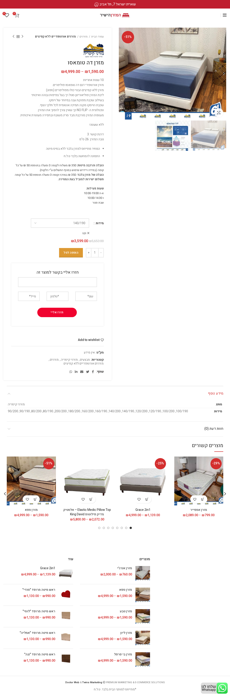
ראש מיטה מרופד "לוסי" (39, 611)
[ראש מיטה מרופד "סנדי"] (66, 595)
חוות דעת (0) (213, 428)
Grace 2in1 (142, 509)
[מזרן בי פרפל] (142, 659)
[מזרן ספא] (142, 595)
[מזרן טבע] (142, 616)
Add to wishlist (89, 340)
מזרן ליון (126, 633)
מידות (99, 223)
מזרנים (84, 36)
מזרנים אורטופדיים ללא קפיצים (55, 36)
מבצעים (85, 360)
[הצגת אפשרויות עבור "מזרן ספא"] (35, 499)
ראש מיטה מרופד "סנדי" (38, 590)
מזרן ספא (31, 509)
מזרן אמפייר (198, 509)
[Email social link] (82, 372)
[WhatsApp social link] (70, 372)
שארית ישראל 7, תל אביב (118, 4)
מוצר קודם (22, 36)
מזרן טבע (126, 611)
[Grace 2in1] (66, 573)
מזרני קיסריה (69, 360)
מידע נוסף (215, 393)
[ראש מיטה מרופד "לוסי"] (66, 616)
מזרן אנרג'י (124, 568)
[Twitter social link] (88, 372)
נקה (84, 233)
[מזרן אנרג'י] (142, 573)
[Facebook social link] (93, 372)
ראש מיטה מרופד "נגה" (39, 654)
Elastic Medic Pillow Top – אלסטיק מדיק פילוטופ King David (87, 512)
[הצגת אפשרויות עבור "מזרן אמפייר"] (203, 499)
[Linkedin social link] (76, 372)
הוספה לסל (71, 252)
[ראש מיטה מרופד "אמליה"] (66, 638)
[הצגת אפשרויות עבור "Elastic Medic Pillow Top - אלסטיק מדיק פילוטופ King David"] (91, 499)
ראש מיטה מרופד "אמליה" (37, 633)
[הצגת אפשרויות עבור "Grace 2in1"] (147, 499)
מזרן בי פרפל (123, 654)
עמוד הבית (97, 36)
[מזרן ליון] (142, 638)
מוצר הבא (13, 36)
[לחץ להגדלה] (218, 112)
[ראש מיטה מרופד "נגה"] (66, 659)
